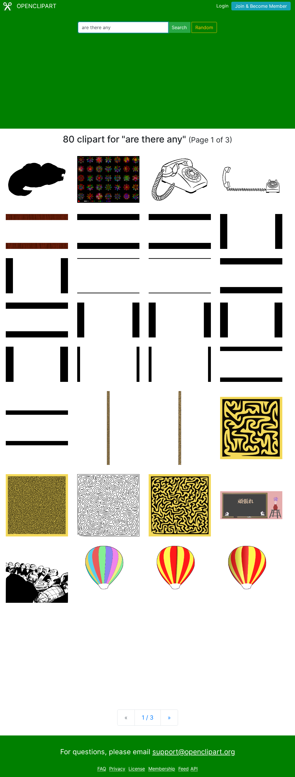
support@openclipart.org (193, 752)
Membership (161, 769)
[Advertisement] (147, 80)
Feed (183, 769)
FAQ (101, 769)
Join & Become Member (261, 6)
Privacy (117, 769)
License (136, 769)
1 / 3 (148, 717)
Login (222, 6)
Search (179, 27)
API (194, 769)
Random (204, 27)
